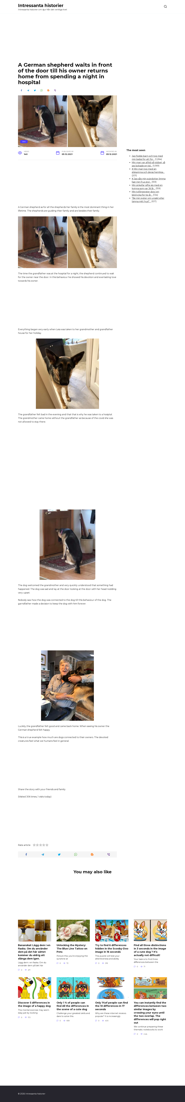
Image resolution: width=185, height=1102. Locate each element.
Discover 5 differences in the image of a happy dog (34, 1004)
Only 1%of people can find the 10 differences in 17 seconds (111, 1006)
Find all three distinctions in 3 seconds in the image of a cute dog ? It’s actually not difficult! (150, 950)
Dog (24, 142)
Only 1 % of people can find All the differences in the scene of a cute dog (73, 1006)
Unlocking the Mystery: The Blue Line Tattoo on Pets (72, 948)
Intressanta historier (40, 5)
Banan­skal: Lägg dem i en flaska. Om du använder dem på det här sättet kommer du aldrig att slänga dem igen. (34, 952)
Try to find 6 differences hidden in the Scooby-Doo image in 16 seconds (111, 948)
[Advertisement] (92, 40)
